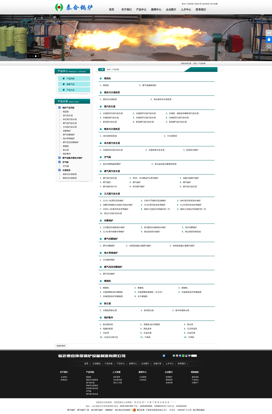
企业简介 (64, 377)
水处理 (106, 333)
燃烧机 (107, 281)
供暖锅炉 (109, 410)
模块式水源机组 (110, 99)
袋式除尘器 (149, 310)
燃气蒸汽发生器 (112, 171)
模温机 (107, 78)
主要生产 (195, 383)
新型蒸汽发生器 (110, 122)
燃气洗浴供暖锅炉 (113, 267)
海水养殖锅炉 (111, 253)
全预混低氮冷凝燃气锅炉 (140, 246)
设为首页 (206, 4)
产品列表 (189, 4)
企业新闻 (143, 377)
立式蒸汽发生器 (112, 193)
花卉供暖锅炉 (191, 227)
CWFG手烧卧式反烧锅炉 (155, 200)
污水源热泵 (172, 136)
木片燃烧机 (143, 296)
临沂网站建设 (199, 410)
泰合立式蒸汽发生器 (113, 213)
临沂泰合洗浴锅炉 (123, 410)
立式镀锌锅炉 (109, 260)
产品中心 (141, 9)
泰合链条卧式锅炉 (152, 231)
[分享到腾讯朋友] (183, 355)
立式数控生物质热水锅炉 (114, 227)
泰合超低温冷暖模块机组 (166, 164)
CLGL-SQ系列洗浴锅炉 (113, 200)
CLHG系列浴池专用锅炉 (154, 205)
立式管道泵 (192, 328)
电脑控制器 (108, 328)
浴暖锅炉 (108, 220)
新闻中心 (156, 9)
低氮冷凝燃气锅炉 (191, 178)
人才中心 (186, 9)
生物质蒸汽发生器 (111, 117)
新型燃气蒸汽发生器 (145, 122)
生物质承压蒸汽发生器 (113, 150)
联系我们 (201, 9)
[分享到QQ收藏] (189, 355)
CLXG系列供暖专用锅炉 (113, 231)
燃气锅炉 (107, 182)
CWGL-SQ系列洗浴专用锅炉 (115, 209)
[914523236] (264, 39)
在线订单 (198, 4)
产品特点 (195, 380)
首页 (183, 4)
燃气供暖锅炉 (111, 239)
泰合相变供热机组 (193, 231)
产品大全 (71, 90)
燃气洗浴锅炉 (109, 274)
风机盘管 (147, 328)
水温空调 (147, 333)
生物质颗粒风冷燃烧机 (113, 292)
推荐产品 (71, 84)
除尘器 (107, 303)
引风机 (148, 337)
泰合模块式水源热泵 (163, 99)
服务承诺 (195, 377)
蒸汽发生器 (109, 106)
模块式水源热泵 (112, 92)
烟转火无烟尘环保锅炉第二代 (157, 209)
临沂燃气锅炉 (97, 410)
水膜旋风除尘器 (110, 310)
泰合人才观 (117, 383)
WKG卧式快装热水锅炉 (190, 200)
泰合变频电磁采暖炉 (112, 164)
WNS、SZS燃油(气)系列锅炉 (145, 178)
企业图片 (171, 9)
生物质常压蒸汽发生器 (113, 113)
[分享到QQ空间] (173, 355)
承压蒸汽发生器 (112, 143)
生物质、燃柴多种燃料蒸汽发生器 (184, 113)
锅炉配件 (108, 317)
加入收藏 (214, 4)
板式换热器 (108, 324)
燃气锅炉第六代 (110, 186)
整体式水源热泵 (112, 129)
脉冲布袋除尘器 (182, 310)
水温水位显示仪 (111, 337)
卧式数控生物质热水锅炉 (155, 227)
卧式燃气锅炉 (139, 186)
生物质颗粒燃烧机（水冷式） (150, 292)
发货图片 (169, 377)
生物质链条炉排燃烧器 (191, 292)
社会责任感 (117, 380)
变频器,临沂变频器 (152, 324)
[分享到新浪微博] (176, 355)
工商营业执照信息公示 (156, 410)
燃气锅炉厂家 (83, 410)
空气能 (107, 157)
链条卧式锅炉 (192, 150)
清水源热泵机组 (110, 136)
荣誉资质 (169, 380)
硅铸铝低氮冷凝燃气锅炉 (184, 246)
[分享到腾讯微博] (179, 355)
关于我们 (126, 9)
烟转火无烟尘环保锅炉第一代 (193, 209)
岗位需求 (116, 377)
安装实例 (169, 383)
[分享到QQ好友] (186, 355)
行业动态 (143, 380)
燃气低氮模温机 (149, 85)
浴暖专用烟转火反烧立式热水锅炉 (118, 205)
